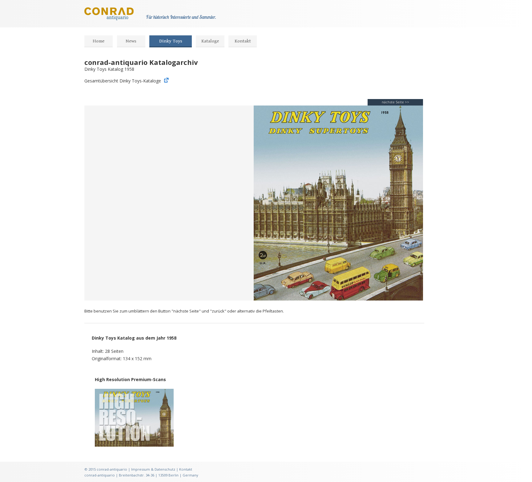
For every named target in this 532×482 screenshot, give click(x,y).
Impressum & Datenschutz (153, 469)
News (131, 41)
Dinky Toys (170, 41)
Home (98, 41)
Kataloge (210, 41)
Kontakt (243, 41)
